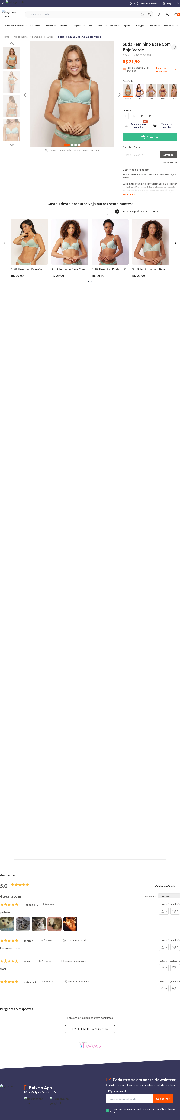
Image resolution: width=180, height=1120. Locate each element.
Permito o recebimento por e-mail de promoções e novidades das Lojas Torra (143, 1110)
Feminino (37, 36)
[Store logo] (11, 14)
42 (133, 115)
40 (125, 115)
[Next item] (131, 3)
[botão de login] (167, 14)
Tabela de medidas (166, 125)
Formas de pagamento (161, 69)
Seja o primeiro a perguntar (90, 1028)
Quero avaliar (165, 885)
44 (141, 115)
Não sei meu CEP (170, 162)
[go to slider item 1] (11, 82)
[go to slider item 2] (11, 106)
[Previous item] (3, 3)
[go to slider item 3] (11, 130)
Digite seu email (117, 1091)
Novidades (9, 25)
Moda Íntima (21, 36)
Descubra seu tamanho (138, 125)
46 (150, 115)
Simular (168, 154)
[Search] (149, 14)
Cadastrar (163, 1098)
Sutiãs (50, 36)
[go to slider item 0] (11, 58)
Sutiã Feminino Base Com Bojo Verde (79, 36)
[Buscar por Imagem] (142, 14)
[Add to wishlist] (174, 47)
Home (6, 36)
